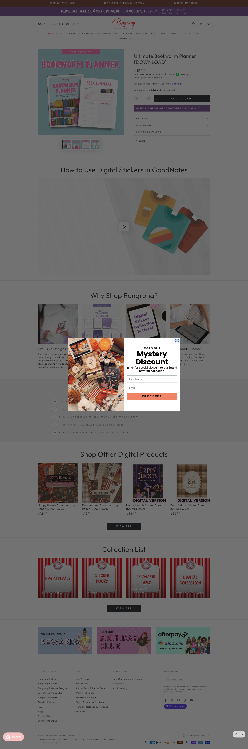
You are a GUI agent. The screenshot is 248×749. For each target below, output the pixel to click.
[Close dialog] (177, 340)
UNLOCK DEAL (152, 396)
